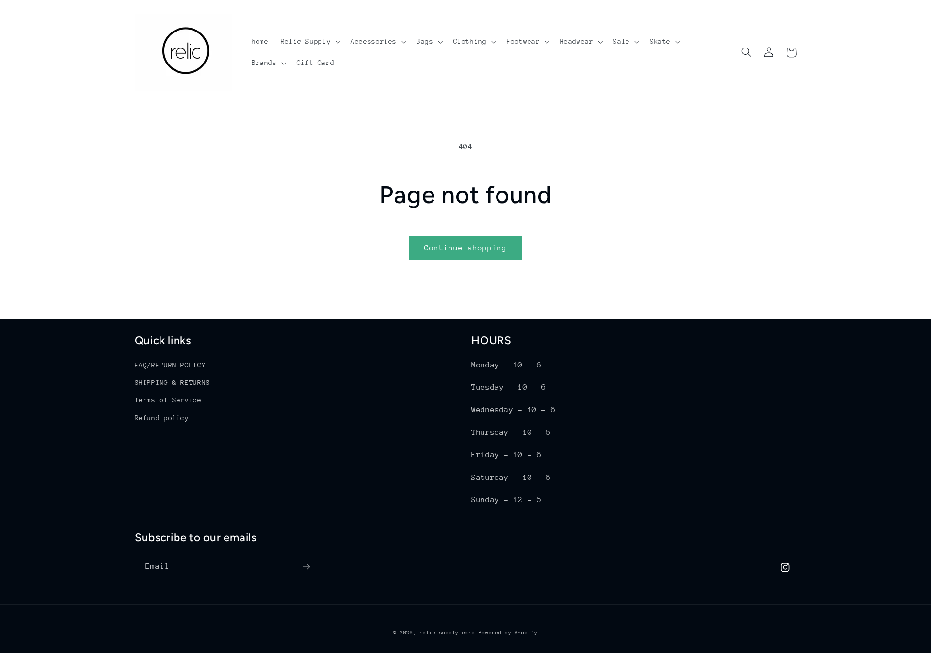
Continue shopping (465, 247)
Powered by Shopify (508, 633)
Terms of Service (168, 400)
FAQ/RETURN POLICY (170, 365)
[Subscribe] (306, 566)
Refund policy (162, 418)
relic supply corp (447, 633)
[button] (309, 41)
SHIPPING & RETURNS (172, 382)
